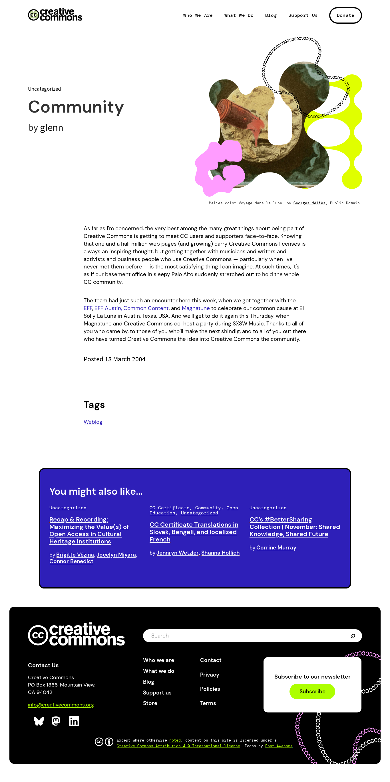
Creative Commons (55, 15)
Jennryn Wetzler (177, 552)
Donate (346, 15)
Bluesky (39, 721)
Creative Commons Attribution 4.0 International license (178, 746)
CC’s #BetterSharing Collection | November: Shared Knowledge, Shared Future (295, 526)
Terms (208, 703)
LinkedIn (74, 721)
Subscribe (312, 691)
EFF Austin (108, 308)
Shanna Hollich (220, 552)
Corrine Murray (276, 547)
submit (353, 636)
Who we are (158, 660)
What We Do (239, 15)
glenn (51, 127)
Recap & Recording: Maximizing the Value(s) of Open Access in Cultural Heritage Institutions (89, 530)
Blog (271, 15)
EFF (88, 308)
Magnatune (196, 308)
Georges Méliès (309, 203)
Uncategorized (44, 88)
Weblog (93, 421)
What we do (158, 671)
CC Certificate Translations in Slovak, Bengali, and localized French (194, 531)
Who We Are (198, 15)
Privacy (209, 674)
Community (208, 508)
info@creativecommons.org (61, 705)
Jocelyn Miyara (116, 554)
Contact (211, 660)
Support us (157, 692)
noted (175, 740)
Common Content (146, 308)
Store (150, 703)
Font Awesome (279, 746)
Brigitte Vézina (75, 554)
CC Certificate (170, 508)
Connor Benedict (71, 561)
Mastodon (57, 721)
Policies (210, 689)
